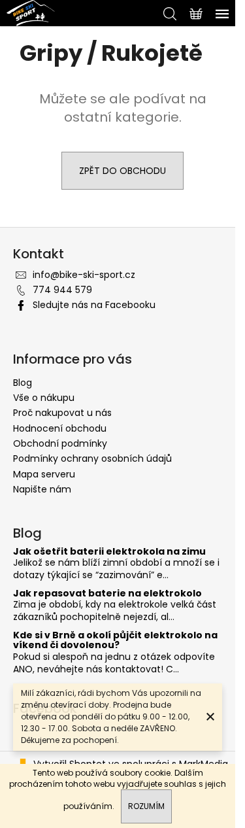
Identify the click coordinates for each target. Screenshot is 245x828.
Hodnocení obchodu (59, 428)
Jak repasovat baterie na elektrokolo (107, 593)
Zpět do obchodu (122, 170)
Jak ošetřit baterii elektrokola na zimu (109, 552)
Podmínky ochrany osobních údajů (92, 458)
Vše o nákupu (43, 397)
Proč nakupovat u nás (62, 412)
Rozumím (146, 806)
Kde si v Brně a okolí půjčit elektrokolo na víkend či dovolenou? (115, 640)
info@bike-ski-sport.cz (84, 274)
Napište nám (42, 489)
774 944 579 (62, 289)
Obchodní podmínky (60, 443)
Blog (22, 382)
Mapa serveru (44, 474)
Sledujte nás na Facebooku (94, 304)
